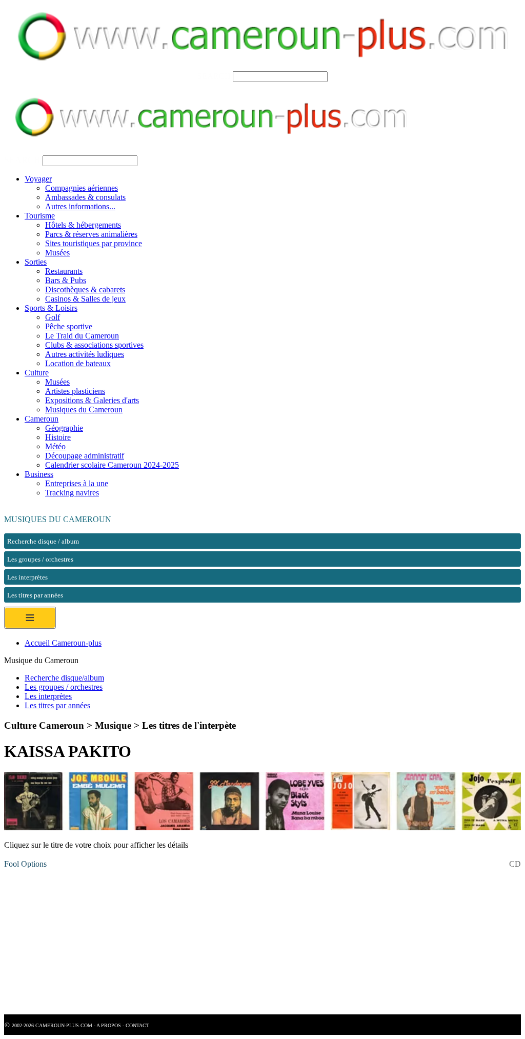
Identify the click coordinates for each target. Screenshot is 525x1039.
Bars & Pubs (65, 280)
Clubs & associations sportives (94, 345)
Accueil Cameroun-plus (63, 642)
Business (39, 474)
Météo (55, 446)
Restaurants (64, 271)
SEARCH (214, 76)
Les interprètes (48, 696)
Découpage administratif (84, 455)
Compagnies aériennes (81, 188)
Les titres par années (57, 705)
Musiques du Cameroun (84, 409)
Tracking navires (72, 492)
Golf (52, 317)
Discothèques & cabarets (85, 289)
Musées (57, 252)
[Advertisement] (262, 942)
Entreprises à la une (76, 483)
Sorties (36, 261)
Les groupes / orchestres (64, 687)
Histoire (58, 437)
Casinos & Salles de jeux (85, 298)
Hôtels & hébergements (83, 225)
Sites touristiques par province (93, 243)
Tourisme (40, 215)
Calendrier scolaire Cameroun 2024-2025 (112, 465)
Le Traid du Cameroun (82, 335)
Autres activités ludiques (84, 354)
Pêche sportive (68, 326)
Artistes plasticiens (75, 391)
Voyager (38, 178)
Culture (37, 372)
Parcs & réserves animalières (91, 234)
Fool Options (25, 864)
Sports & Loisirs (51, 308)
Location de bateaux (78, 363)
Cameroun (41, 418)
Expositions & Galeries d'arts (92, 400)
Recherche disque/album (64, 677)
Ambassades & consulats (85, 197)
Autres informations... (80, 206)
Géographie (64, 428)
